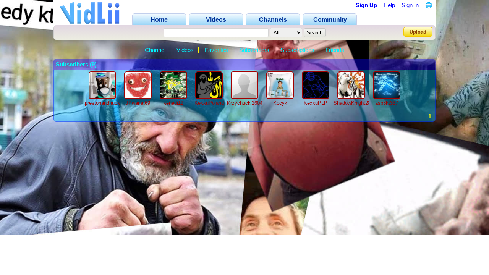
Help (389, 5)
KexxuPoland (209, 103)
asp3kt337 (386, 103)
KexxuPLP (315, 103)
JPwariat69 (138, 103)
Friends (334, 50)
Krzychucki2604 (244, 103)
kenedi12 (173, 103)
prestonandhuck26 (105, 103)
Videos (185, 50)
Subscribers (254, 50)
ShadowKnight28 (352, 103)
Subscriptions (297, 50)
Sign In (410, 5)
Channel (155, 50)
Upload (418, 32)
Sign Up (366, 5)
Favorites (216, 50)
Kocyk (280, 103)
